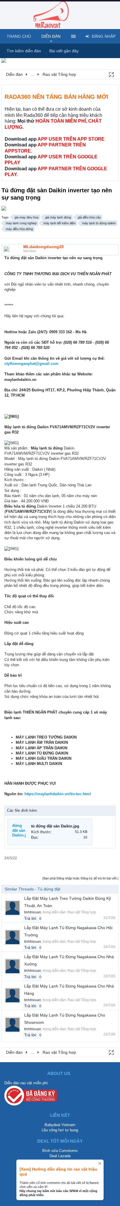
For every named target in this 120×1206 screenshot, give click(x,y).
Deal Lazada (60, 1156)
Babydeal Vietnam (60, 1125)
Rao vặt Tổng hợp (82, 912)
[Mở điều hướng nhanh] (111, 74)
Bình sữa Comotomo (59, 1150)
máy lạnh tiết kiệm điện (59, 223)
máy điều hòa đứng (19, 229)
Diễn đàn (51, 36)
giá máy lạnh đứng (58, 217)
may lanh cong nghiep (21, 223)
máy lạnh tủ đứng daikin (99, 223)
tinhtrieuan (32, 912)
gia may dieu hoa (26, 217)
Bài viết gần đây (64, 51)
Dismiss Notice (100, 1163)
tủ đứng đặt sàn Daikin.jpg (55, 826)
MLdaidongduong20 (43, 246)
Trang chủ (19, 36)
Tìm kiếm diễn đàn (24, 51)
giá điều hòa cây (89, 217)
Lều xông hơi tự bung (60, 1130)
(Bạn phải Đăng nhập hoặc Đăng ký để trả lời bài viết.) (80, 878)
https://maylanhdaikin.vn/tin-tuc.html (57, 794)
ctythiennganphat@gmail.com (31, 363)
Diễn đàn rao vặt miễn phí (26, 1083)
